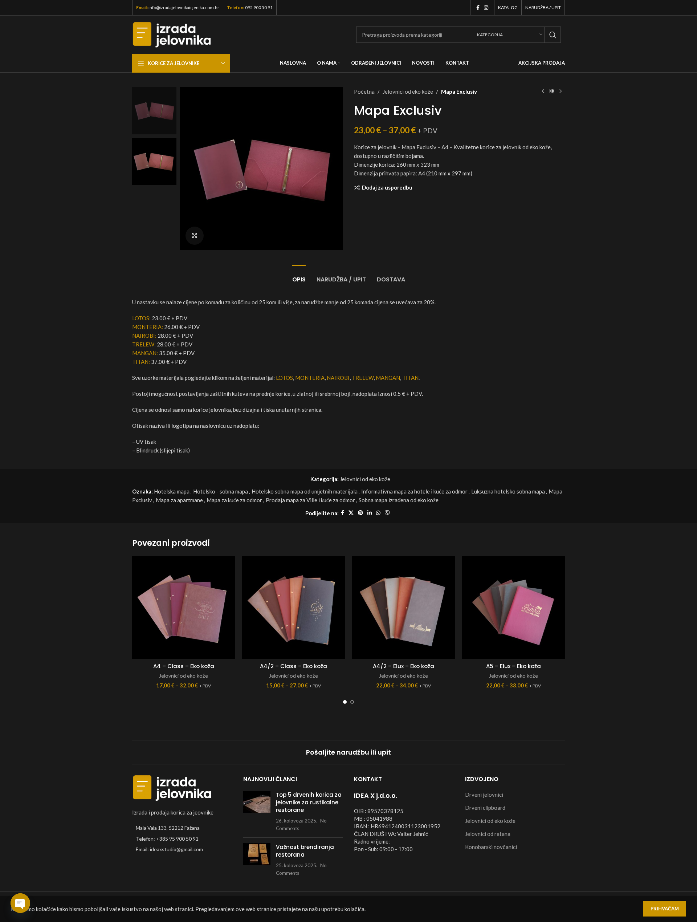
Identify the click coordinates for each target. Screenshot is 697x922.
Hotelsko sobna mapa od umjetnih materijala (305, 491)
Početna (364, 91)
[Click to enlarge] (195, 236)
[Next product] (560, 91)
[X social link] (351, 513)
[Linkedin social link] (369, 513)
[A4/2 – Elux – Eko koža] (403, 607)
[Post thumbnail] (256, 811)
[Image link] (172, 787)
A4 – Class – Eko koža (183, 666)
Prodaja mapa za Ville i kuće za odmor (310, 500)
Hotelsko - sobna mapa (220, 491)
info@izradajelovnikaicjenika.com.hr (183, 7)
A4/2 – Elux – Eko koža (403, 666)
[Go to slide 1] (345, 702)
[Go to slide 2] (352, 702)
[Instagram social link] (486, 8)
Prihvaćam (665, 908)
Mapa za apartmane (179, 500)
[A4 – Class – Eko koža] (183, 607)
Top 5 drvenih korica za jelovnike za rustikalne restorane (309, 802)
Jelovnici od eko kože (408, 91)
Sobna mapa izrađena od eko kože (399, 500)
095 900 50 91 (259, 7)
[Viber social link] (387, 513)
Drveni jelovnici (484, 794)
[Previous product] (543, 91)
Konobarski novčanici (491, 847)
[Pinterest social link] (360, 513)
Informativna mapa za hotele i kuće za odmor (414, 491)
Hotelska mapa (171, 491)
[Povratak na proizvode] (551, 91)
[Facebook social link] (478, 8)
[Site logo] (172, 34)
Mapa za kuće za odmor (234, 500)
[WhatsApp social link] (378, 513)
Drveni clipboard (485, 807)
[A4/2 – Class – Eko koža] (293, 607)
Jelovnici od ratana (487, 833)
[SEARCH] (553, 35)
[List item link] (182, 839)
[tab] (299, 276)
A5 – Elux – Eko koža (513, 666)
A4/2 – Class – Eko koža (293, 666)
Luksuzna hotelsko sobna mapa (508, 491)
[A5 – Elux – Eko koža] (513, 607)
